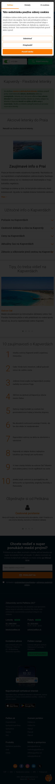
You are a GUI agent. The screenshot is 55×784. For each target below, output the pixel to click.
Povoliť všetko (27, 52)
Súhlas (10, 5)
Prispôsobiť (27, 45)
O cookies (45, 5)
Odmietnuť (27, 39)
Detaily (27, 5)
